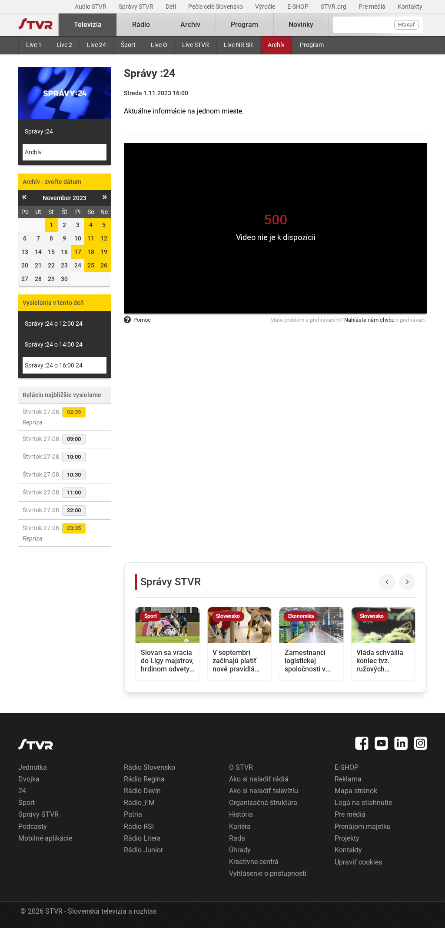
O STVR (241, 767)
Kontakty (410, 6)
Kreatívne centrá (254, 862)
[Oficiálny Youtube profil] (381, 743)
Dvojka (29, 779)
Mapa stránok (356, 791)
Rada (237, 838)
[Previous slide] (387, 582)
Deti (171, 6)
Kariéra (240, 826)
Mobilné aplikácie (45, 838)
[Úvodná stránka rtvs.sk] (35, 25)
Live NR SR (238, 44)
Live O (159, 44)
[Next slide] (407, 582)
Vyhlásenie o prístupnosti (267, 873)
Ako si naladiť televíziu (263, 791)
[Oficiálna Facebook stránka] (362, 743)
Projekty (347, 838)
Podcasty (32, 826)
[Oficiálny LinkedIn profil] (401, 743)
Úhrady (240, 850)
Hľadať (406, 25)
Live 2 (64, 44)
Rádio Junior (143, 850)
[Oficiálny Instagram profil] (420, 743)
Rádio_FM (139, 802)
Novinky (301, 24)
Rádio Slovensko (149, 767)
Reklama (348, 779)
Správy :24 (39, 131)
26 (103, 265)
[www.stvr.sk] (35, 744)
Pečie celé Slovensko (216, 6)
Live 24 (96, 44)
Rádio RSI (139, 826)
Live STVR (195, 44)
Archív (276, 44)
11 (90, 238)
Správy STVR (137, 6)
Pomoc (142, 320)
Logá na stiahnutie (363, 802)
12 (103, 238)
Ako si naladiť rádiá (259, 779)
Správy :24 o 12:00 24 (54, 323)
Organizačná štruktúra (263, 802)
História (241, 814)
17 (77, 251)
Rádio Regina (144, 779)
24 (22, 791)
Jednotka (32, 767)
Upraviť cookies (358, 862)
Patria (133, 814)
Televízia (88, 24)
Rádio (141, 24)
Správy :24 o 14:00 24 (54, 344)
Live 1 (34, 44)
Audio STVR (91, 6)
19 (103, 251)
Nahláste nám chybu (369, 320)
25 (90, 265)
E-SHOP (298, 6)
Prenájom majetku (363, 826)
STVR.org (334, 6)
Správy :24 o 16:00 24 (54, 365)
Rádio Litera (142, 838)
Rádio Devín (142, 791)
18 (90, 251)
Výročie (265, 6)
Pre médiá (373, 6)
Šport (128, 44)
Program (312, 44)
